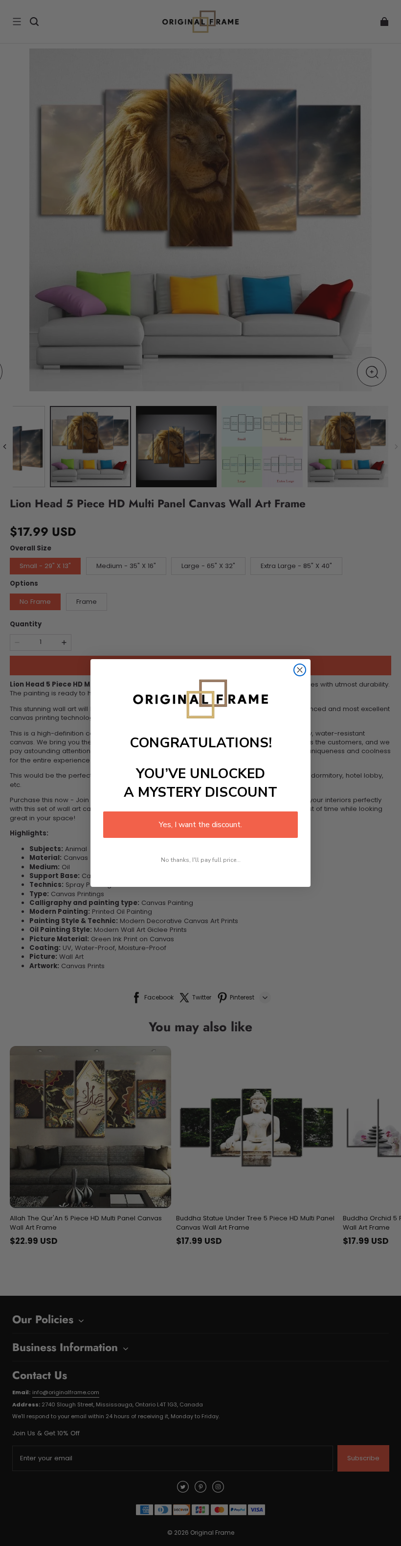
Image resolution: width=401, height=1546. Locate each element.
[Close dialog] (300, 670)
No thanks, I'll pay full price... (201, 860)
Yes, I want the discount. (200, 824)
